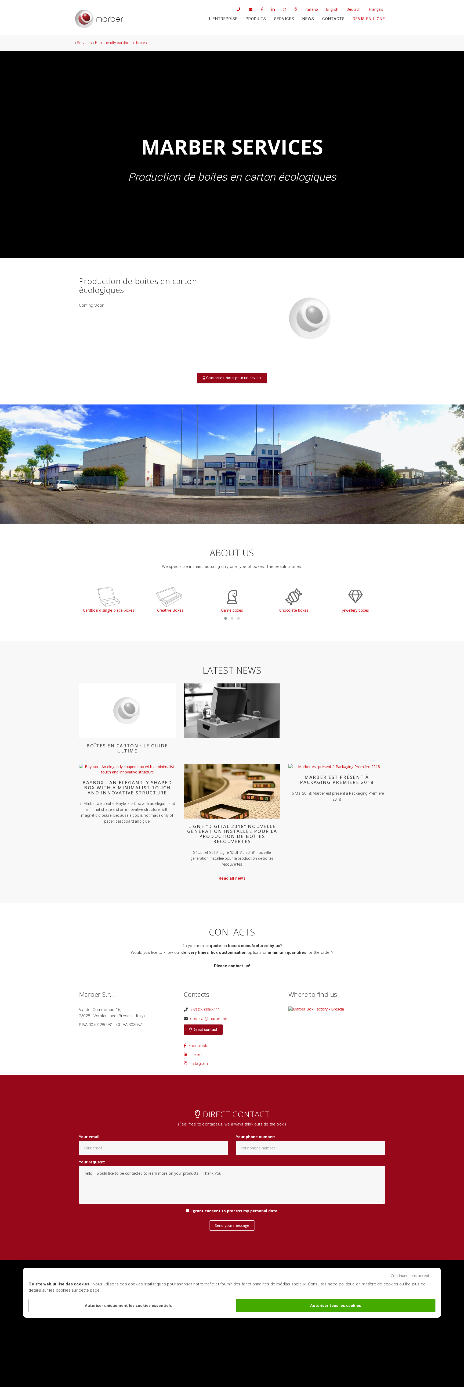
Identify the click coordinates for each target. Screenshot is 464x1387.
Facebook (196, 1045)
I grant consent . (234, 1210)
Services (284, 18)
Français (376, 9)
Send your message (232, 1225)
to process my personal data (249, 1210)
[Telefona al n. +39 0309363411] (236, 9)
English (332, 9)
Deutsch (354, 9)
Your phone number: (255, 1136)
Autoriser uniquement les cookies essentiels (128, 1305)
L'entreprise (223, 18)
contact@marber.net (209, 1018)
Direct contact (204, 1029)
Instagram (197, 1063)
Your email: (89, 1136)
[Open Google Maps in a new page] (316, 1008)
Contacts (333, 18)
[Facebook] (260, 9)
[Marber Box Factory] (99, 19)
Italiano (312, 9)
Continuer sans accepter (412, 1275)
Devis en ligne (369, 18)
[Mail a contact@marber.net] (248, 9)
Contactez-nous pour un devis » (233, 378)
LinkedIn (196, 1054)
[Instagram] (282, 9)
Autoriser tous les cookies (335, 1305)
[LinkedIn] (271, 9)
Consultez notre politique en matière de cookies (353, 1284)
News (308, 18)
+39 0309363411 (205, 1009)
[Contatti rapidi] (294, 9)
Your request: (92, 1161)
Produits (256, 18)
